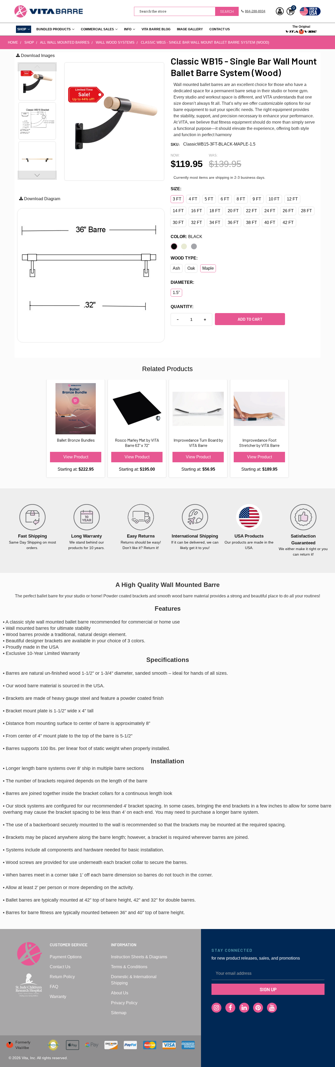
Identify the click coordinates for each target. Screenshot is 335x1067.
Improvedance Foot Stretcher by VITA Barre (259, 442)
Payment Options (66, 957)
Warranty (58, 996)
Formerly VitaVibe (22, 1045)
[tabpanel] (32, 527)
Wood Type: (184, 258)
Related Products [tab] (167, 368)
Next (37, 175)
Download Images (37, 55)
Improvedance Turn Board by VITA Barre (198, 442)
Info (127, 29)
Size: (176, 189)
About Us (119, 993)
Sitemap (118, 1013)
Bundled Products (53, 29)
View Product (75, 457)
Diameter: (182, 282)
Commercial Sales (97, 29)
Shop (21, 29)
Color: (186, 236)
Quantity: (182, 306)
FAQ (54, 986)
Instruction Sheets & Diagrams (139, 957)
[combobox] (186, 11)
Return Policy (62, 976)
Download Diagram (41, 199)
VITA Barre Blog (156, 29)
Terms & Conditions (129, 967)
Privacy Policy (124, 1003)
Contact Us (219, 29)
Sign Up (268, 989)
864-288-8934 (255, 11)
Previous (37, 66)
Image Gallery (190, 29)
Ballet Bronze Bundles (76, 439)
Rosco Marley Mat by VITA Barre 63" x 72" (137, 442)
